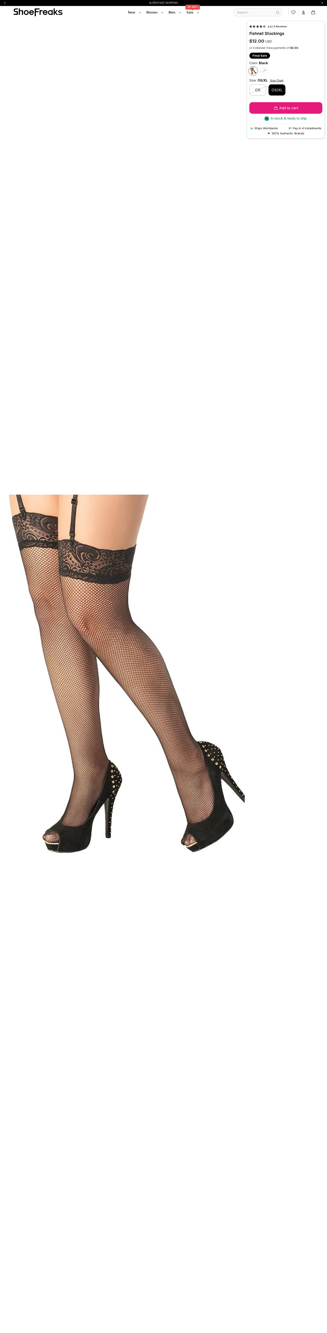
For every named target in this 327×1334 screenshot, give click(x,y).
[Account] (303, 12)
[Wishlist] (293, 12)
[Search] (277, 12)
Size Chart (276, 80)
